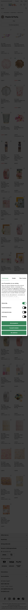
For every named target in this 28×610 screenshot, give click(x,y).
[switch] (24, 308)
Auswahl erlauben (14, 328)
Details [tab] (14, 278)
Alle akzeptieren (14, 323)
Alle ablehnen (14, 332)
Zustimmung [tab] (5, 278)
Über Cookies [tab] (22, 278)
